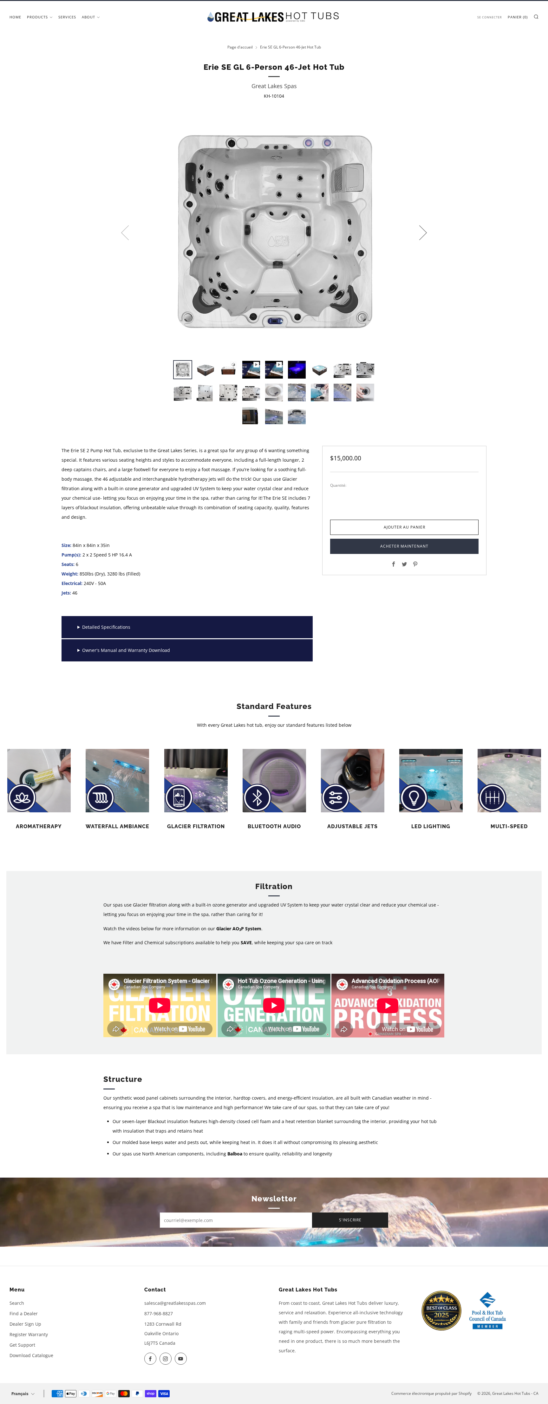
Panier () (518, 17)
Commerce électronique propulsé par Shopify (431, 1393)
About (88, 17)
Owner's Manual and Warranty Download (126, 650)
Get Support (22, 1345)
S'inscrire (350, 1220)
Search (17, 1303)
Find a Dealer (24, 1313)
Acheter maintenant (404, 546)
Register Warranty (29, 1334)
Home (15, 17)
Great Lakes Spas (274, 86)
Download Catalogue (31, 1355)
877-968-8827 (158, 1313)
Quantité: (338, 485)
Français (19, 1393)
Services (67, 17)
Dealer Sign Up (25, 1324)
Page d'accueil (240, 47)
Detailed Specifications (106, 627)
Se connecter (489, 17)
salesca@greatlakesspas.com (175, 1303)
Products (37, 17)
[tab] (182, 369)
